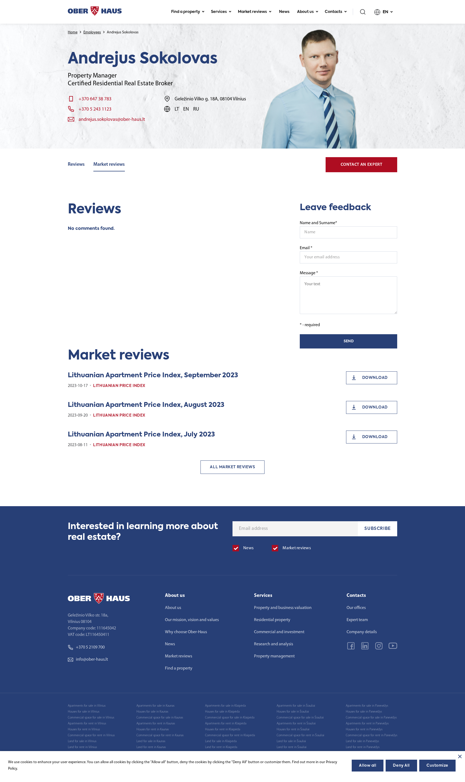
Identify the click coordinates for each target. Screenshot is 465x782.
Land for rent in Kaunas (151, 747)
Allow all (367, 765)
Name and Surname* (318, 223)
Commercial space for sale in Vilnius (91, 717)
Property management (274, 656)
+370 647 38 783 (95, 99)
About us (305, 12)
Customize (437, 765)
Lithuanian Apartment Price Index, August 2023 (146, 405)
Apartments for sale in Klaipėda (225, 705)
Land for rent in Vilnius (82, 747)
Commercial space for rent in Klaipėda (230, 735)
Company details (362, 632)
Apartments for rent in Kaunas (155, 723)
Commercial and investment (279, 632)
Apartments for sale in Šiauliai (296, 705)
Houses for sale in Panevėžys (364, 711)
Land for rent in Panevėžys (362, 747)
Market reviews (252, 12)
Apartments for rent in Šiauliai (296, 723)
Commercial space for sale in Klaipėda (229, 717)
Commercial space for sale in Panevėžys (371, 717)
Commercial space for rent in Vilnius (91, 735)
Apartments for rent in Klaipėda (225, 723)
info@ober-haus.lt (92, 659)
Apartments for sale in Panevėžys (367, 705)
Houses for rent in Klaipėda (222, 729)
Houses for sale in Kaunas (152, 711)
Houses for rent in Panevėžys (364, 729)
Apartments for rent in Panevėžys (367, 723)
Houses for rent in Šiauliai (293, 729)
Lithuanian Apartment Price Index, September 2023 (153, 375)
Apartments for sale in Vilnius (86, 705)
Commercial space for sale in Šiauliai (300, 717)
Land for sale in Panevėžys (362, 741)
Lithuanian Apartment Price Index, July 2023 (141, 434)
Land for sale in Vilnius (82, 741)
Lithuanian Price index (119, 386)
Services (219, 12)
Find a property (185, 12)
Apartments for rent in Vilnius (87, 723)
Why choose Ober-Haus (186, 632)
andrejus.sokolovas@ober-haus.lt (112, 119)
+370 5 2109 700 (90, 647)
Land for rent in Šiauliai (292, 747)
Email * (306, 248)
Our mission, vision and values (192, 620)
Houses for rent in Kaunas (152, 729)
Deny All (401, 765)
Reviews (76, 164)
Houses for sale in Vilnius (83, 711)
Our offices (356, 608)
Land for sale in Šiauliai (291, 741)
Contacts (333, 12)
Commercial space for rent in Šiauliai (300, 735)
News (284, 12)
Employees (92, 32)
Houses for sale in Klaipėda (222, 711)
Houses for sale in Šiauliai (293, 711)
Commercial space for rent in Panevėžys (371, 735)
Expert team (357, 620)
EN (385, 12)
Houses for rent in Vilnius (84, 729)
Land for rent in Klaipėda (221, 747)
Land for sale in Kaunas (150, 741)
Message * (309, 273)
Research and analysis (273, 644)
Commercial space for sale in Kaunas (159, 717)
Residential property (272, 620)
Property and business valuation (283, 608)
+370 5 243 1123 (95, 109)
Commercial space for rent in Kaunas (160, 735)
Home (73, 32)
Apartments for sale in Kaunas (155, 705)
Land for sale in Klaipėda (221, 741)
